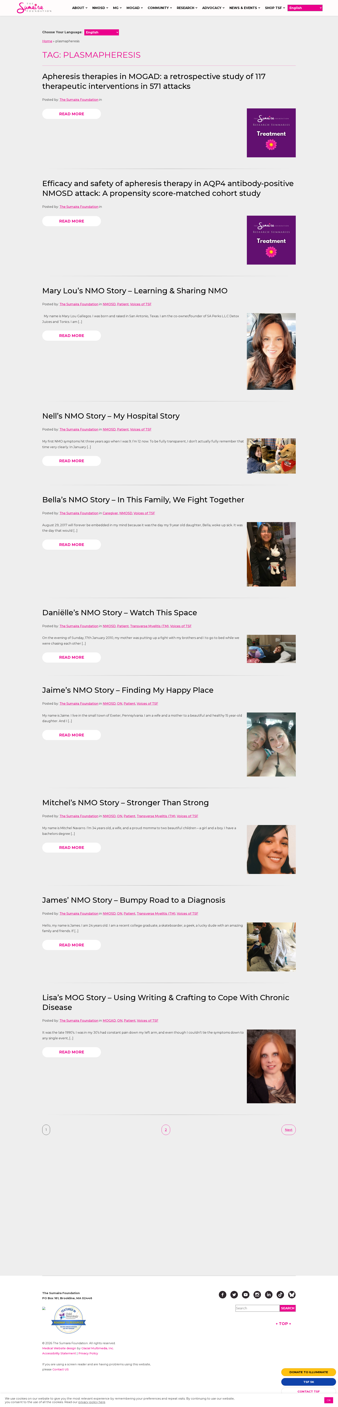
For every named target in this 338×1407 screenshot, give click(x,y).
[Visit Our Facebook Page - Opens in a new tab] (223, 1295)
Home (47, 41)
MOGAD (109, 1020)
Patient (123, 304)
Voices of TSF (140, 304)
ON (119, 703)
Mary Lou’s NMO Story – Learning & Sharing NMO (135, 290)
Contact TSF (309, 1391)
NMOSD (109, 304)
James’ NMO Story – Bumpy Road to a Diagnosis (133, 900)
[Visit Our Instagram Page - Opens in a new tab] (257, 1295)
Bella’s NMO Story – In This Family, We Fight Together (143, 499)
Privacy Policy (88, 1353)
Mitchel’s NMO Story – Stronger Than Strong (125, 802)
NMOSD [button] (98, 8)
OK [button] (329, 1400)
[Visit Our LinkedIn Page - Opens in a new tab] (269, 1295)
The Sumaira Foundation (78, 100)
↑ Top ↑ (283, 1323)
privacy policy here (91, 1402)
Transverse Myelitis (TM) (149, 626)
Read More (71, 114)
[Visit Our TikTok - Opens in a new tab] (280, 1295)
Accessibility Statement (59, 1353)
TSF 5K (308, 1382)
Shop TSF (273, 8)
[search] (288, 1308)
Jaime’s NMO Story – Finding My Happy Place (128, 690)
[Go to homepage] (35, 8)
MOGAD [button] (133, 8)
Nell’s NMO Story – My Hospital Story (111, 416)
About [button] (78, 8)
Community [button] (158, 8)
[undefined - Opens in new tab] (43, 1308)
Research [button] (185, 8)
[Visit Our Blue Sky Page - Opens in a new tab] (292, 1295)
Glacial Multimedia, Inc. (97, 1348)
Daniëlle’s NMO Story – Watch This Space (119, 612)
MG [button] (116, 8)
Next (288, 1130)
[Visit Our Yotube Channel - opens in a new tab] (246, 1295)
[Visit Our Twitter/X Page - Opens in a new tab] (234, 1295)
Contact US (60, 1369)
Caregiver (110, 513)
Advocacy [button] (211, 8)
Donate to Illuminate (308, 1372)
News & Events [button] (243, 8)
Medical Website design (59, 1348)
